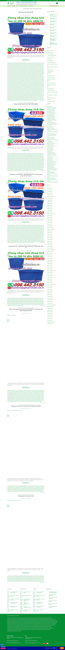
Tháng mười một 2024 (50, 213)
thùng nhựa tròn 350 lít (20, 86)
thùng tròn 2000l (17, 87)
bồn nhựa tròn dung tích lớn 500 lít (30, 75)
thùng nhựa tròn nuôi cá (25, 154)
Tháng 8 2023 (49, 234)
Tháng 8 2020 (49, 289)
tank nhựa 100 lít (10, 232)
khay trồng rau (38, 390)
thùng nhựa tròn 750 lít (35, 66)
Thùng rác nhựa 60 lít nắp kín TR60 (53, 27)
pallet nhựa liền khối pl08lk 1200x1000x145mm (50, 144)
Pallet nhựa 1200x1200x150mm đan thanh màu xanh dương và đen (53, 43)
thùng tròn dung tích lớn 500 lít (15, 79)
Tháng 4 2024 (49, 222)
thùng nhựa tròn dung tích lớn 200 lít (11, 96)
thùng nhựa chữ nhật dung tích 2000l (34, 161)
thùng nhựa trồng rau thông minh (20, 230)
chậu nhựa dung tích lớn (20, 162)
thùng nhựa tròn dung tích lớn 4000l (24, 87)
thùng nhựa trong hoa (15, 85)
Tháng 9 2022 (49, 253)
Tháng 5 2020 (49, 294)
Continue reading (26, 150)
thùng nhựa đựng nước (26, 162)
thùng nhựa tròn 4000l (37, 229)
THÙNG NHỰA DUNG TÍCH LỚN (22, 11)
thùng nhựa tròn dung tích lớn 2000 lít (20, 78)
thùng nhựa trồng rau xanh (26, 69)
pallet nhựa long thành (50, 148)
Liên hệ (45, 0)
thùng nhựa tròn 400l (15, 90)
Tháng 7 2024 (49, 217)
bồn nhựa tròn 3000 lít (14, 69)
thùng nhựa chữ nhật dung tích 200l (24, 165)
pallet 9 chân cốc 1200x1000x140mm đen (33, 619)
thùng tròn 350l (32, 91)
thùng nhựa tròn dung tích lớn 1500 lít (21, 66)
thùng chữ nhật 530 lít (10, 626)
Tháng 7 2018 (49, 323)
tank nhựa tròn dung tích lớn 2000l (30, 67)
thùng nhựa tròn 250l (15, 76)
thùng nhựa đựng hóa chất (29, 99)
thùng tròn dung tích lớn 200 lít (34, 69)
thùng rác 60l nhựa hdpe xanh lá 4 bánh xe (46, 626)
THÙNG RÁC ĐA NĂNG (51, 55)
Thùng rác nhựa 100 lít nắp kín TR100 (53, 30)
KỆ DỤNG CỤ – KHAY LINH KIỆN (52, 92)
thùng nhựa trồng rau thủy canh (32, 164)
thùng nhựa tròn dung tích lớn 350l (28, 68)
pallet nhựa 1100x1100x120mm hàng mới (52, 132)
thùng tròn (29, 91)
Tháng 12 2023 (49, 227)
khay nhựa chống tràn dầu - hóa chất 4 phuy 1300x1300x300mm (52, 114)
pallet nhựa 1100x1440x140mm (51, 134)
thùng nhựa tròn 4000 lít (16, 68)
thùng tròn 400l (41, 65)
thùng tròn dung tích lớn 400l (31, 90)
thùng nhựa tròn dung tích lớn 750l (11, 66)
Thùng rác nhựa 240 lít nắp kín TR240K (53, 21)
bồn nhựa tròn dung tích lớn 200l (13, 89)
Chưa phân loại (49, 52)
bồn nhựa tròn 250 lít (32, 86)
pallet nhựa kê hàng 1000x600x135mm (37, 622)
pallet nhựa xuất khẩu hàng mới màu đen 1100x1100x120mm (51, 162)
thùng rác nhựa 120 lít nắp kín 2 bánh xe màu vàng (52, 174)
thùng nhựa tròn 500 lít (10, 229)
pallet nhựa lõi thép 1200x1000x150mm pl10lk (51, 152)
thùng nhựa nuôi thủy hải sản (33, 165)
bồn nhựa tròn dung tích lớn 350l (21, 75)
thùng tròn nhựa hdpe (10, 233)
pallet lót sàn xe (49, 125)
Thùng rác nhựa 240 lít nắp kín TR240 (53, 36)
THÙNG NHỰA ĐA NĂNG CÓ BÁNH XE (52, 80)
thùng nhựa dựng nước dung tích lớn (23, 164)
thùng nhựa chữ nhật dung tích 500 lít (34, 153)
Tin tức (42, 0)
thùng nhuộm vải (9, 75)
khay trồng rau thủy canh (22, 170)
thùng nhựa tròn (27, 78)
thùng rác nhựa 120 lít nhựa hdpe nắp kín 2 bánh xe (14, 629)
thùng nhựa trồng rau (31, 78)
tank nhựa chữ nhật (27, 232)
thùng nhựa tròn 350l (35, 580)
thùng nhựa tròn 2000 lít (24, 91)
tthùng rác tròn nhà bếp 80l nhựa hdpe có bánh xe (52, 180)
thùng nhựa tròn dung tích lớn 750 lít (27, 80)
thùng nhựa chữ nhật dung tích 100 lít (39, 162)
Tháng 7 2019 (49, 311)
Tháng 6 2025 (49, 205)
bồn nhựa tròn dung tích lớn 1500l (32, 96)
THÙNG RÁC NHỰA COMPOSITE (50, 72)
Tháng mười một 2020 (50, 284)
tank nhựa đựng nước (26, 86)
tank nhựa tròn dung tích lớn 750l (11, 70)
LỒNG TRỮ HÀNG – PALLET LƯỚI (51, 85)
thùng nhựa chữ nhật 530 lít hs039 (18, 626)
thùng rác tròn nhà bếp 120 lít (51, 178)
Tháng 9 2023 (49, 232)
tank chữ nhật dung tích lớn (22, 160)
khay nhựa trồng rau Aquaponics (24, 235)
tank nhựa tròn (20, 90)
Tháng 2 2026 (49, 191)
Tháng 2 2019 (49, 320)
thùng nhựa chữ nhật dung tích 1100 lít (31, 170)
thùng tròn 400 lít (30, 76)
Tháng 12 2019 (49, 303)
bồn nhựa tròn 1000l (41, 97)
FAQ (47, 0)
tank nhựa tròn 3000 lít (10, 65)
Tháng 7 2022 (49, 256)
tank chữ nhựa (11, 154)
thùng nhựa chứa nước (35, 99)
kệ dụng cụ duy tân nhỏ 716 (50, 118)
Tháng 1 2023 (49, 246)
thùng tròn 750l (28, 89)
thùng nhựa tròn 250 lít (37, 79)
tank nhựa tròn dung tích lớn (31, 231)
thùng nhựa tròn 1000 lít (21, 77)
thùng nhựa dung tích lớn (16, 232)
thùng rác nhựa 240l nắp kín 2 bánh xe (26, 629)
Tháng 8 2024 (49, 215)
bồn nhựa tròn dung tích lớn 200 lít (34, 65)
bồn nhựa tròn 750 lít (24, 96)
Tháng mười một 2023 (50, 229)
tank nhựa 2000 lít (26, 230)
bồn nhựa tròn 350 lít (37, 98)
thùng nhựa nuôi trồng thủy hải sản (33, 160)
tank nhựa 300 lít (22, 229)
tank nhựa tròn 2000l (34, 80)
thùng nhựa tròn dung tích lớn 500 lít (37, 68)
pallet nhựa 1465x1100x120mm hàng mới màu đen (52, 140)
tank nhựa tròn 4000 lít (14, 77)
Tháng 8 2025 (49, 201)
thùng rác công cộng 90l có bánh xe (51, 168)
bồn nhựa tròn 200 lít (14, 75)
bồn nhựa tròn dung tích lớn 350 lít (21, 89)
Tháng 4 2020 (49, 296)
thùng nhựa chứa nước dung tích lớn (29, 229)
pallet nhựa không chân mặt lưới (28, 622)
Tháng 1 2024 (49, 225)
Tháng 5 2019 (49, 315)
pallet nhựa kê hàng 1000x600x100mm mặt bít (50, 142)
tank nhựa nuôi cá (20, 76)
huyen (30, 106)
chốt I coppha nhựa (49, 106)
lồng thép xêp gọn (49, 121)
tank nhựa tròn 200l (32, 98)
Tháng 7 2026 (49, 189)
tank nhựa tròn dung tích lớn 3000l (29, 79)
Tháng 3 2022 (49, 263)
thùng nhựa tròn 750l (33, 70)
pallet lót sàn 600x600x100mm (51, 122)
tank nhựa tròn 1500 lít (22, 79)
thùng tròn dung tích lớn (32, 154)
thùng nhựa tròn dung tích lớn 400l (18, 80)
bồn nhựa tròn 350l (41, 87)
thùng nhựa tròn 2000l (32, 87)
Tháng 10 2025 (49, 198)
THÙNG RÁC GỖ (50, 50)
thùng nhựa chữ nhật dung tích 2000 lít (20, 240)
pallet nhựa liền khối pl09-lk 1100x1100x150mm (50, 147)
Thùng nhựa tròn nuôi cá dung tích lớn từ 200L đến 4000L (26, 406)
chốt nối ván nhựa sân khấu (50, 110)
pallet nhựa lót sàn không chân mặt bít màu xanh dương (50, 622)
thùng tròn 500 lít (9, 88)
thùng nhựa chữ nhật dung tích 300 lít (17, 154)
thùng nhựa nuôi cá (10, 68)
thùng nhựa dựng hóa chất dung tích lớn (18, 65)
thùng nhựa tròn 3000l (41, 163)
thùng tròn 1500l (37, 75)
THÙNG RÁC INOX (50, 77)
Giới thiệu (33, 0)
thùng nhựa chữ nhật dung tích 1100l (28, 163)
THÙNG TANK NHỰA (50, 101)
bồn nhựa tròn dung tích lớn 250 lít (34, 77)
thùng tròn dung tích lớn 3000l (13, 86)
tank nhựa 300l (15, 231)
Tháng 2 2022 (49, 265)
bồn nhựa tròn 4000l (28, 70)
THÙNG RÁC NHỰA (50, 62)
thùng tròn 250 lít (25, 90)
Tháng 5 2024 (49, 220)
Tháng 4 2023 (49, 241)
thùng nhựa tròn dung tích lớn (39, 232)
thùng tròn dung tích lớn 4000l (16, 98)
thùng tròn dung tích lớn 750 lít (39, 90)
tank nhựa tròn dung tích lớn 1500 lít (20, 70)
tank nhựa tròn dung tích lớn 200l (23, 85)
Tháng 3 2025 (49, 210)
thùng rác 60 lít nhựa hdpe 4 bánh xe (35, 626)
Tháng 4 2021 (49, 277)
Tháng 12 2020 (49, 282)
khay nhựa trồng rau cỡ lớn (21, 161)
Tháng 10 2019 (49, 306)
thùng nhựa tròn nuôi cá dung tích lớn (38, 304)
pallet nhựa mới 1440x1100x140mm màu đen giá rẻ (52, 155)
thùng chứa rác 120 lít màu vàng (51, 164)
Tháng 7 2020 (49, 291)
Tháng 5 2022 (49, 260)
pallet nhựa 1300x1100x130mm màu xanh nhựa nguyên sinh (15, 622)
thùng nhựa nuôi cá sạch (10, 231)
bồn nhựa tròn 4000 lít (40, 80)
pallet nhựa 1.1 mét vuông (50, 128)
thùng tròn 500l (41, 77)
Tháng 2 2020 (49, 299)
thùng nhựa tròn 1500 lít (10, 488)
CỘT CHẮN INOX (50, 57)
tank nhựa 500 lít (37, 154)
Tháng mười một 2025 (50, 196)
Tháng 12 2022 (49, 248)
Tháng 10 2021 (49, 272)
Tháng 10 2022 (49, 251)
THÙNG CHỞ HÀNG (50, 90)
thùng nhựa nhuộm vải (10, 85)
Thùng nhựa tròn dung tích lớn (26, 496)
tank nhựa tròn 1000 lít (23, 67)
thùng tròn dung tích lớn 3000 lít (33, 100)
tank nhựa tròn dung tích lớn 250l (25, 97)
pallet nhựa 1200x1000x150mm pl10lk (51, 136)
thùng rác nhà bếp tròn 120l (50, 172)
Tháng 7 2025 (49, 203)
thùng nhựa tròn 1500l (19, 305)
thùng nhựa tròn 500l (12, 97)
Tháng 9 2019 (49, 308)
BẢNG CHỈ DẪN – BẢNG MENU (52, 64)
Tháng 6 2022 (49, 258)
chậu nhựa (39, 66)
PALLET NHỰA (49, 88)
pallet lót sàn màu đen (52, 619)
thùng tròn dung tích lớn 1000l (16, 88)
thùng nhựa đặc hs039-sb (27, 626)
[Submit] (57, 3)
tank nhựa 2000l (12, 240)
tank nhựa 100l (38, 164)
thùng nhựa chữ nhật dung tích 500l (36, 235)
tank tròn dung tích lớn (10, 170)
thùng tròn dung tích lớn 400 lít (16, 67)
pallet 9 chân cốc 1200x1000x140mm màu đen (21, 619)
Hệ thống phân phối (38, 0)
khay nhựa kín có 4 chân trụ (11, 619)
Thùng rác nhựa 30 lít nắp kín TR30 (53, 24)
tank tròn (41, 229)
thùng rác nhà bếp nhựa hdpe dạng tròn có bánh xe (52, 170)
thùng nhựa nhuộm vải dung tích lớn (32, 88)
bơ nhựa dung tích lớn (27, 77)
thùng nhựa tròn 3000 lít (26, 98)
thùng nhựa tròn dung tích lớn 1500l (34, 89)
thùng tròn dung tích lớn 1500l (25, 100)
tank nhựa (21, 98)
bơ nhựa (37, 70)
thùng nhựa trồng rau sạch (26, 65)
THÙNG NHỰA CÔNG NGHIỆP (30, 11)
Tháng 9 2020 (49, 287)
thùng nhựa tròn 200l (20, 69)
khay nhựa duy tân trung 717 (51, 115)
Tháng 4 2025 (49, 208)
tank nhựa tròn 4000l (28, 66)
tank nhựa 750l (19, 241)
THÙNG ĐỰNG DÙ (50, 75)
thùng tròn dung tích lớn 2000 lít (24, 88)
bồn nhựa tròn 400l (13, 100)
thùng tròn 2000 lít (9, 98)
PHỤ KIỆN (48, 99)
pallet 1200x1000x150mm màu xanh (44, 619)
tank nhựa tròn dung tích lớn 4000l (16, 91)
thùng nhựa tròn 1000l (17, 234)
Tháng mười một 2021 (50, 270)
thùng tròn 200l (21, 68)
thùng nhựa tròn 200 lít (16, 170)
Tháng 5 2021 (49, 275)
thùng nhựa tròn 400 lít (15, 163)
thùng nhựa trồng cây (31, 162)
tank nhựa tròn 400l (19, 96)
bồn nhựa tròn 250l (25, 76)
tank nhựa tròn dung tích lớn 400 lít (34, 97)
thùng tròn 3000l (23, 99)
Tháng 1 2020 (49, 301)
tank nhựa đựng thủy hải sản (13, 162)
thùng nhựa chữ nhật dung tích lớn (33, 230)
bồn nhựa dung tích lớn (18, 97)
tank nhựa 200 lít (30, 235)
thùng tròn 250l (11, 80)
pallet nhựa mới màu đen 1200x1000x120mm (50, 158)
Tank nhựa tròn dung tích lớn (25, 12)
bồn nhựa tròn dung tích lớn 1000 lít (16, 99)
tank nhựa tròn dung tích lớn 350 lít (31, 85)
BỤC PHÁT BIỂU (49, 60)
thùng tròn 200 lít (37, 78)
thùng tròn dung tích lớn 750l (36, 76)
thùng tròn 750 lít (18, 100)
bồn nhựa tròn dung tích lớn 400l (39, 86)
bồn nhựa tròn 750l (38, 85)
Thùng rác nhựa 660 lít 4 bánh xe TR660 (53, 18)
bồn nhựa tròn (37, 87)
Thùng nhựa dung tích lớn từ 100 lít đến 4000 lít (26, 104)
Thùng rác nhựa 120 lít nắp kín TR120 (53, 33)
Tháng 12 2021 (49, 268)
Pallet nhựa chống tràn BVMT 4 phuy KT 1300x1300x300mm (53, 39)
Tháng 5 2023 (49, 239)
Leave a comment (42, 100)
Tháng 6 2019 (49, 313)
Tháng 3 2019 (49, 318)
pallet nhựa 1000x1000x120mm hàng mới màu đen (52, 130)
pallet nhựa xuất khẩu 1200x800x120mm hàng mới (51, 160)
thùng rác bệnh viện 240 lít (50, 167)
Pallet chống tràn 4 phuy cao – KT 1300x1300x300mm (53, 15)
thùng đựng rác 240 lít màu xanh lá (45, 629)
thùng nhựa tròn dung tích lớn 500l (39, 91)
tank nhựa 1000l (9, 163)
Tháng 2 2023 (49, 244)
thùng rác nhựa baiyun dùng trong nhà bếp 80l (52, 176)
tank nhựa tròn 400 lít (41, 69)
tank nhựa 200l (27, 161)
